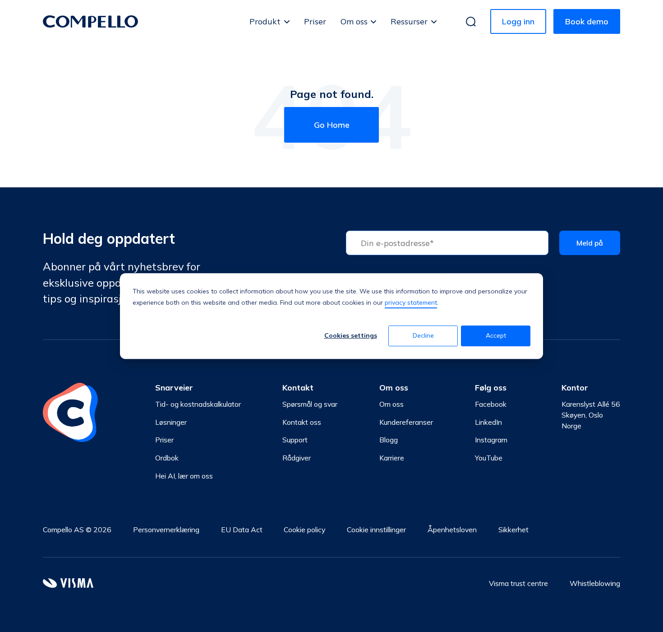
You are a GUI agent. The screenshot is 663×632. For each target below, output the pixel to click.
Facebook (490, 404)
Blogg (388, 439)
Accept (496, 336)
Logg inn (518, 21)
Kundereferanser (406, 422)
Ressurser (409, 21)
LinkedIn (488, 422)
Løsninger (171, 422)
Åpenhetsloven (452, 529)
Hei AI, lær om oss (184, 475)
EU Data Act (241, 529)
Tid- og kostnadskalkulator (198, 404)
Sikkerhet (513, 529)
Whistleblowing (595, 583)
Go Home (332, 125)
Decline (423, 336)
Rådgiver (296, 457)
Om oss (354, 21)
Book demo (586, 21)
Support (295, 439)
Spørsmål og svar (309, 404)
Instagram (491, 439)
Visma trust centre (518, 583)
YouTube (488, 457)
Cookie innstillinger (376, 529)
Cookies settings (350, 336)
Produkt (265, 21)
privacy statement (411, 302)
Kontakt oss (301, 422)
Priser (315, 21)
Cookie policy (304, 529)
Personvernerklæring (166, 529)
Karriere (391, 457)
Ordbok (167, 457)
